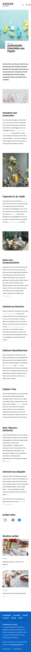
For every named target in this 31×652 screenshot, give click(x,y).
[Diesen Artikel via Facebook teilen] (5, 520)
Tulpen (19, 365)
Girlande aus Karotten (9, 313)
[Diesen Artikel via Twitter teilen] (13, 520)
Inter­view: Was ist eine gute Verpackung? (14, 593)
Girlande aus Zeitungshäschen (16, 326)
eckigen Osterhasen (13, 222)
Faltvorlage (25, 201)
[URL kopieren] (19, 520)
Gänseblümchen (9, 365)
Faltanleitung (6, 296)
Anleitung (14, 214)
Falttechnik (19, 404)
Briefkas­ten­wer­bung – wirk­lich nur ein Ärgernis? (13, 563)
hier (8, 494)
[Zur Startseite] (8, 6)
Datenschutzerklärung (16, 644)
